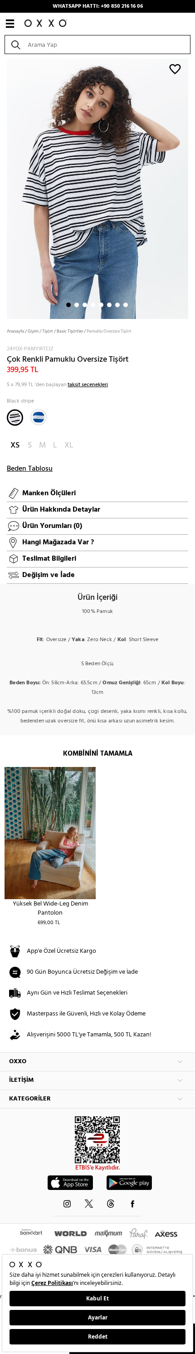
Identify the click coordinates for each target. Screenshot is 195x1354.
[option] (97, 188)
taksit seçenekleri (88, 384)
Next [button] (4, 188)
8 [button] (125, 305)
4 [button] (93, 305)
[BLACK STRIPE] (15, 417)
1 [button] (68, 305)
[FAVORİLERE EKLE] (175, 68)
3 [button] (85, 305)
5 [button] (101, 305)
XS (15, 445)
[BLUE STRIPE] (38, 417)
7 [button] (117, 305)
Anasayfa (15, 331)
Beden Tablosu (30, 469)
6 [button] (109, 305)
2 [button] (76, 305)
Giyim (33, 331)
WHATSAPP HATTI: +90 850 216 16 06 (98, 6)
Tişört (47, 331)
